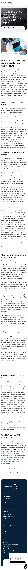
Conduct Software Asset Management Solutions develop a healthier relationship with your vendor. (13, 244)
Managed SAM (6, 552)
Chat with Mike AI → (18, 562)
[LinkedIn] (13, 472)
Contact (5, 537)
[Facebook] (10, 472)
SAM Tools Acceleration (8, 550)
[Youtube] (17, 472)
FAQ (4, 535)
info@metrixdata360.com (9, 506)
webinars (15, 420)
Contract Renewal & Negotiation (10, 544)
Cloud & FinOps (6, 548)
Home (5, 28)
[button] (25, 567)
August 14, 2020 (6, 53)
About (4, 533)
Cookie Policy (19, 565)
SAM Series (5, 56)
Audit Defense (6, 546)
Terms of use (9, 565)
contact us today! (5, 463)
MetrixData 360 (14, 53)
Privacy (13, 565)
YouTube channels (5, 420)
